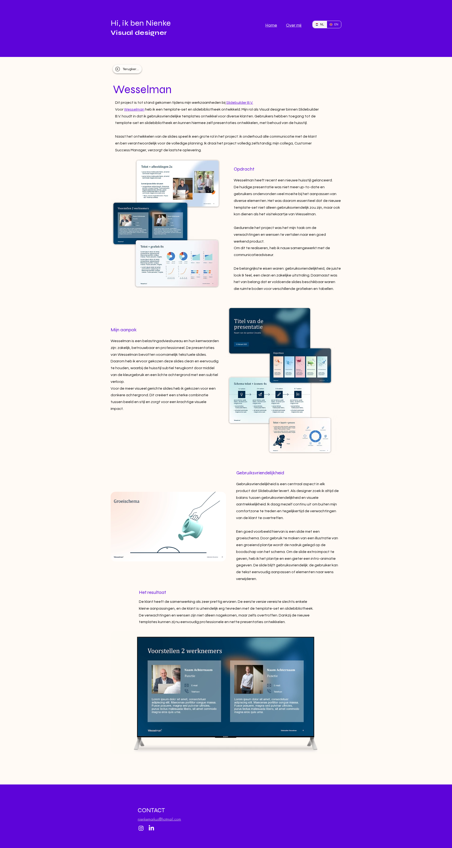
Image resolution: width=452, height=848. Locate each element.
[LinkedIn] (151, 828)
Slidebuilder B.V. (239, 102)
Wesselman (134, 109)
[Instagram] (141, 828)
